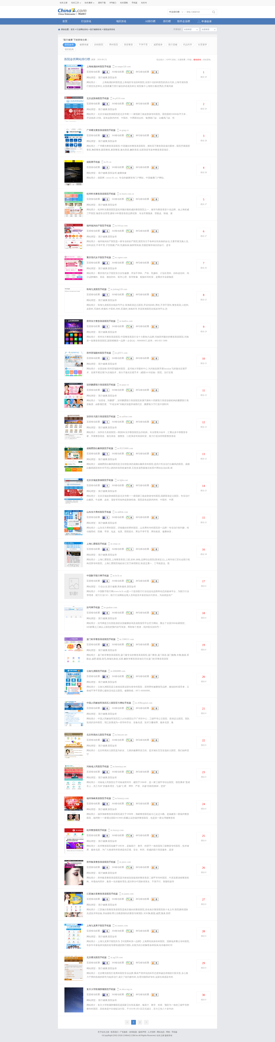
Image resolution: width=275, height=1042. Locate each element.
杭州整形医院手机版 (97, 830)
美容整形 (128, 44)
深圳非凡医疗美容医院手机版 (101, 416)
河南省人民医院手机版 (98, 766)
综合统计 (160, 60)
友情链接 (133, 1032)
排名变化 (207, 60)
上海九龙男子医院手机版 (99, 925)
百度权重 (181, 60)
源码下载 (102, 3)
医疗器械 (172, 44)
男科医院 (113, 44)
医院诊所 (69, 44)
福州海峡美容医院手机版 (99, 798)
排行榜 (167, 21)
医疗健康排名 (96, 29)
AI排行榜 (150, 21)
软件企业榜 (183, 21)
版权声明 (142, 1032)
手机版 (174, 1032)
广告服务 (124, 1032)
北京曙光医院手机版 (97, 957)
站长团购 (124, 3)
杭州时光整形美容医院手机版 (101, 194)
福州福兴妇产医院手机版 (99, 225)
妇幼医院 (98, 44)
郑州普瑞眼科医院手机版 (99, 353)
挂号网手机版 (93, 607)
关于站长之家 (103, 1032)
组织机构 (69, 49)
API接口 (112, 3)
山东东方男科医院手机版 (99, 512)
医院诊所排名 (109, 29)
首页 (64, 21)
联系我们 (114, 1032)
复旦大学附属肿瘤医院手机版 (101, 989)
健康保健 (84, 44)
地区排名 (121, 21)
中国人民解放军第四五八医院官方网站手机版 (109, 703)
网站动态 (161, 1032)
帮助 (168, 1032)
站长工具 (75, 3)
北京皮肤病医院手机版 (98, 98)
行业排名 (86, 21)
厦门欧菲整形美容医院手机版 (101, 639)
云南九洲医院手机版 (97, 671)
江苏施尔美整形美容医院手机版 (102, 894)
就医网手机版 (93, 162)
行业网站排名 (82, 29)
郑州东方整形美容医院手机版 (101, 321)
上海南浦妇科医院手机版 (99, 66)
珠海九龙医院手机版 (97, 289)
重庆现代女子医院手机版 (99, 257)
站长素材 (88, 3)
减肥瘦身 (158, 44)
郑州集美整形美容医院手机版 (101, 862)
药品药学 (187, 44)
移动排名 (197, 60)
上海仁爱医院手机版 (97, 544)
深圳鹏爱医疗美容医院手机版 (101, 385)
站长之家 (63, 3)
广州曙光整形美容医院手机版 (101, 130)
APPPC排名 (171, 60)
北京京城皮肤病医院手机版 (100, 480)
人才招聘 (151, 1032)
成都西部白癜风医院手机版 (100, 448)
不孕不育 (143, 44)
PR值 (189, 60)
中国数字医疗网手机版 (98, 575)
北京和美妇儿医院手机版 (99, 735)
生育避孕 (202, 44)
